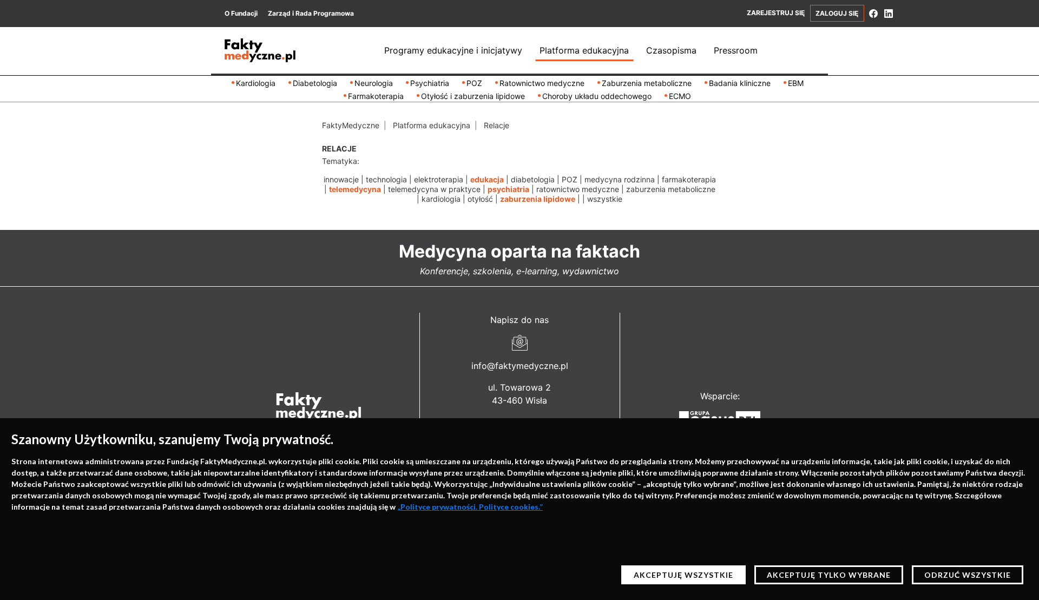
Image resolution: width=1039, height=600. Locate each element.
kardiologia (441, 198)
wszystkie (604, 198)
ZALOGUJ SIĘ (837, 13)
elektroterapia (438, 179)
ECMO (680, 96)
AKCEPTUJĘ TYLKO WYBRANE (829, 574)
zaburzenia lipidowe (537, 198)
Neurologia (373, 83)
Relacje (496, 125)
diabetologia (533, 179)
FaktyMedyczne (350, 125)
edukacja (487, 179)
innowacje (341, 179)
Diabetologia (315, 83)
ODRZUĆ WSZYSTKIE (967, 574)
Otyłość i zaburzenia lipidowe (473, 96)
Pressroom (736, 50)
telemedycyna (355, 189)
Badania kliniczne (740, 83)
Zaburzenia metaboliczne (647, 83)
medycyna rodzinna (619, 179)
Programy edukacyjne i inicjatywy (453, 50)
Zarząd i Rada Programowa (311, 13)
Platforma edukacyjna (584, 50)
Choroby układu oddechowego (597, 96)
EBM (796, 83)
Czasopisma (671, 50)
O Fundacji (241, 13)
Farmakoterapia (376, 96)
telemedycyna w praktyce (434, 189)
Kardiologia (255, 83)
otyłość (480, 198)
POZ (474, 83)
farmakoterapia (689, 179)
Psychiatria (429, 83)
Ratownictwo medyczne (541, 83)
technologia (386, 179)
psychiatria (508, 189)
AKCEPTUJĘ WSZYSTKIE (683, 574)
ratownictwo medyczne (577, 189)
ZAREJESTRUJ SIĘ (776, 13)
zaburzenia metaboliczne (670, 189)
